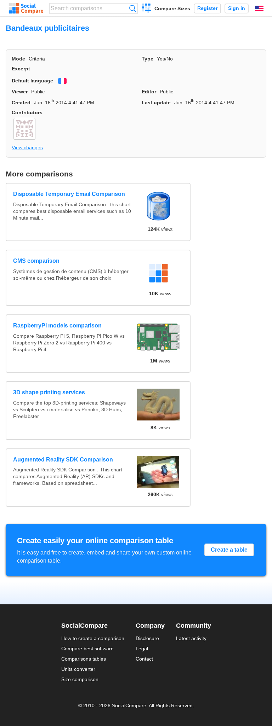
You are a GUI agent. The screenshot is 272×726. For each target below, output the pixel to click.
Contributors (27, 112)
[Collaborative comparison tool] (26, 8)
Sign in (236, 8)
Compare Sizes (172, 8)
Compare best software (87, 648)
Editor (149, 91)
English (259, 8)
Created (21, 102)
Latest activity (191, 638)
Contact (144, 659)
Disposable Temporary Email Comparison (69, 194)
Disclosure (147, 638)
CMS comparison (36, 261)
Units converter (78, 669)
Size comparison (79, 679)
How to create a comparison (92, 638)
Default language (32, 80)
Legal (142, 648)
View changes (27, 147)
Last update (156, 102)
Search (132, 8)
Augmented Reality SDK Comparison (63, 460)
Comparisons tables (83, 659)
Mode (18, 59)
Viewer (20, 91)
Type (147, 59)
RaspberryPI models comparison (57, 326)
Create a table (229, 550)
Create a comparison (146, 9)
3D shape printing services (49, 392)
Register (207, 8)
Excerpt (21, 68)
